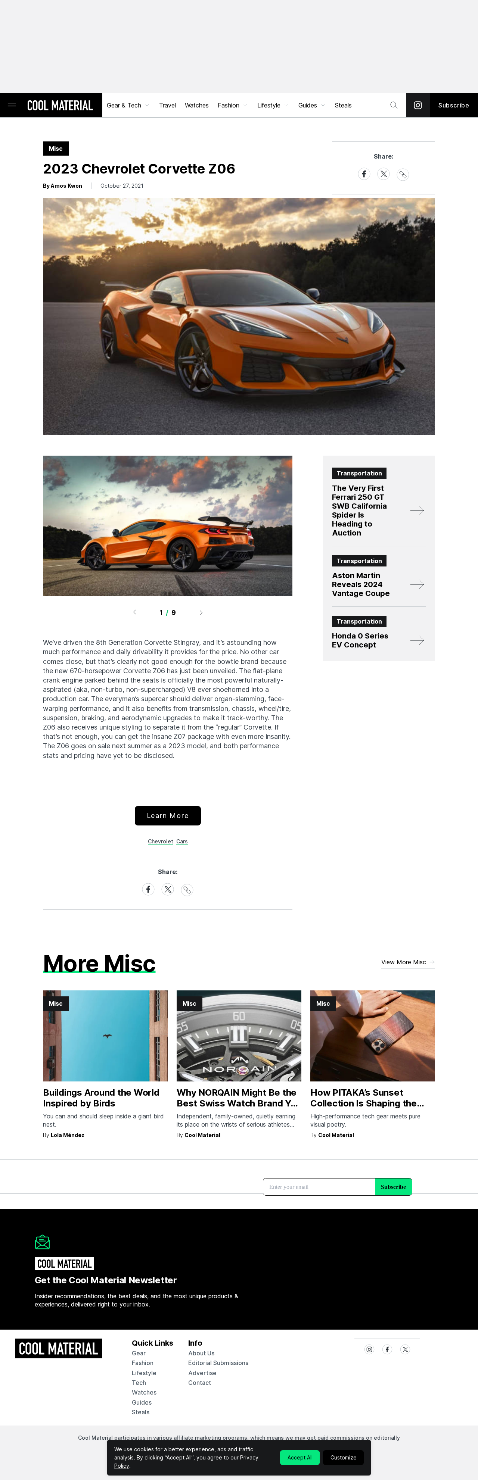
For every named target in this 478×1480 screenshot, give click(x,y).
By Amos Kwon (62, 185)
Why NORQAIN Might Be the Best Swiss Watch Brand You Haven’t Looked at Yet (239, 1103)
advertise (202, 1373)
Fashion (228, 105)
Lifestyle (268, 105)
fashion (142, 1363)
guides (142, 1402)
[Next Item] (201, 612)
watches (144, 1392)
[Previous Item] (134, 612)
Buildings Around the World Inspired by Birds (101, 1098)
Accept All (300, 1457)
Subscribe (453, 105)
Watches (197, 105)
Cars (182, 841)
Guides (307, 105)
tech (139, 1382)
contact (199, 1382)
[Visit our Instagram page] (417, 105)
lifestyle (144, 1373)
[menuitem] (128, 105)
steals (343, 105)
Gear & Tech (124, 105)
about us (201, 1353)
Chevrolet (160, 841)
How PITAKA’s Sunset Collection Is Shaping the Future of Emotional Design (368, 1103)
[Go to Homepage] (60, 106)
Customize (343, 1457)
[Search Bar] (394, 105)
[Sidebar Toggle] (12, 105)
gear (139, 1353)
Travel (167, 105)
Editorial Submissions (218, 1363)
